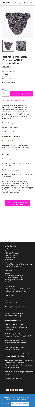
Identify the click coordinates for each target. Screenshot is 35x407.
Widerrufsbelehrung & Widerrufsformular (18, 264)
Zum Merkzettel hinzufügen (15, 101)
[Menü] (31, 2)
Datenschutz (9, 260)
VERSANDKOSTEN (17, 356)
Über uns (8, 273)
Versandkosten (8, 78)
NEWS (7, 282)
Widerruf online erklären (13, 266)
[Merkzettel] (23, 2)
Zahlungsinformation (12, 253)
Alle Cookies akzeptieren (20, 404)
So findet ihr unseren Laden (14, 275)
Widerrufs (11, 363)
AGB (6, 249)
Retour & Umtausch (11, 255)
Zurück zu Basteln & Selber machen (19, 203)
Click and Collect (10, 257)
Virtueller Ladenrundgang (13, 277)
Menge (4, 90)
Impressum (8, 262)
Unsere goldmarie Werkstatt (14, 280)
